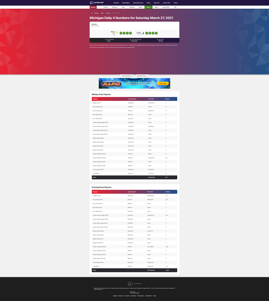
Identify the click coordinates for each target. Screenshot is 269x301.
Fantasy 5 (114, 7)
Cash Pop (131, 7)
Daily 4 (148, 7)
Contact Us (121, 295)
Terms (154, 295)
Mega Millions (126, 3)
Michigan (93, 7)
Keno (123, 7)
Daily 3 (140, 7)
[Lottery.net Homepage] (91, 13)
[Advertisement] (134, 60)
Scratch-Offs (166, 3)
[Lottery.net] (97, 3)
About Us (127, 295)
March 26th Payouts (127, 76)
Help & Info (156, 3)
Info (175, 7)
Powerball (116, 3)
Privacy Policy (140, 295)
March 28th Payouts (142, 76)
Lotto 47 (106, 7)
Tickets (176, 3)
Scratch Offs (166, 7)
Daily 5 (156, 7)
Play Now (163, 83)
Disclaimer (133, 295)
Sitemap (115, 295)
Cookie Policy (148, 295)
